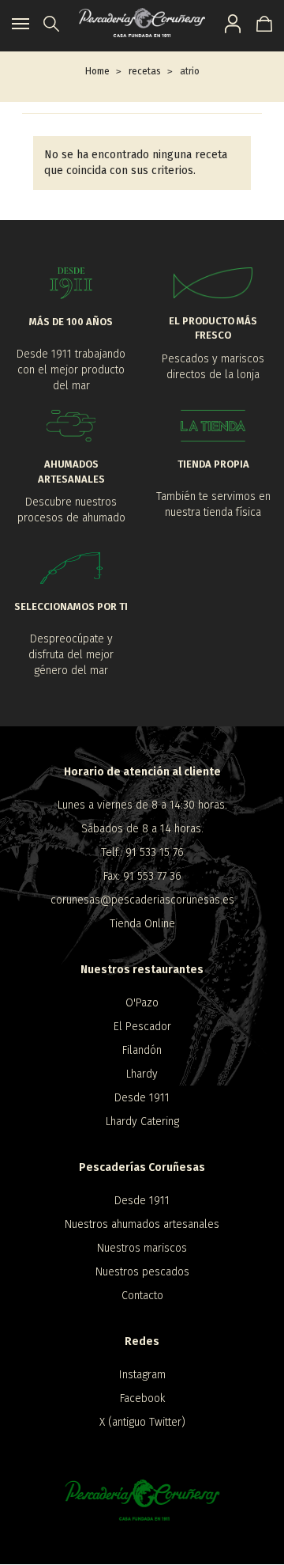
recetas (145, 71)
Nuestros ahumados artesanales (142, 1224)
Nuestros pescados (142, 1272)
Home (97, 71)
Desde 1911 (142, 1098)
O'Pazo (142, 1003)
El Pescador (142, 1026)
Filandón (142, 1050)
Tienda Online (142, 923)
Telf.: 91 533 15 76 (142, 852)
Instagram (142, 1374)
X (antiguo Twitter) (142, 1422)
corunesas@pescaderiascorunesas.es (142, 900)
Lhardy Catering (142, 1121)
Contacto (142, 1295)
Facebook (142, 1398)
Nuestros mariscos (142, 1248)
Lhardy (142, 1074)
